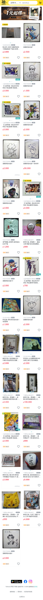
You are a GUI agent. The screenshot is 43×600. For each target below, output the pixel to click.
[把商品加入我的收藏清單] (18, 57)
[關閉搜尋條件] (20, 3)
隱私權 (20, 592)
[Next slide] (19, 32)
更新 (35, 587)
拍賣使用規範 (28, 592)
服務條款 (12, 592)
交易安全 (22, 597)
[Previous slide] (3, 32)
